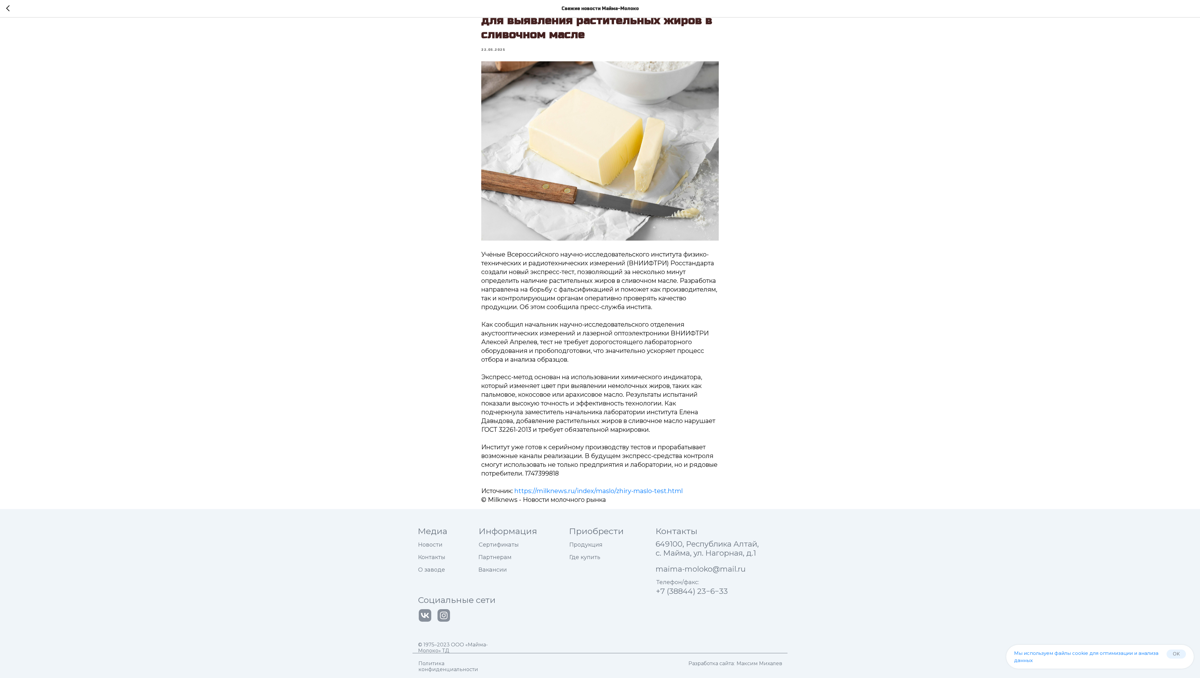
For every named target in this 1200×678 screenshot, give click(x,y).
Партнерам (495, 557)
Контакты (431, 557)
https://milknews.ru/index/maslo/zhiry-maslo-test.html (598, 491)
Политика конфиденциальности (448, 666)
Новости (430, 544)
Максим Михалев (759, 663)
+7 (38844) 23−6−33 (692, 591)
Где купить (584, 557)
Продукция (585, 544)
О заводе (431, 569)
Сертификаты (499, 544)
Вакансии (492, 569)
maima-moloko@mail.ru (701, 568)
